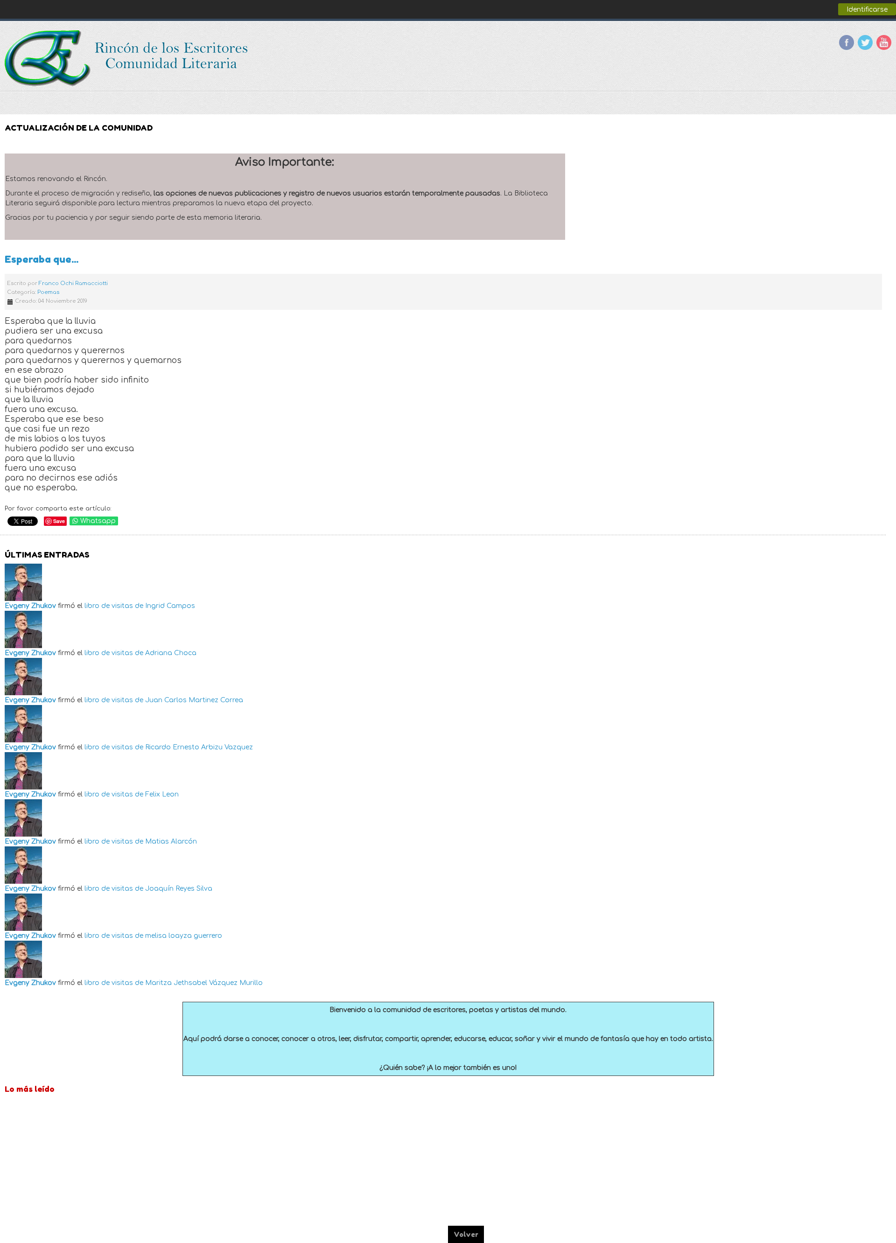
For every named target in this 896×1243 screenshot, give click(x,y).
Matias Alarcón (171, 841)
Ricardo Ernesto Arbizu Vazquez (199, 747)
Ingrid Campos (170, 605)
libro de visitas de (113, 605)
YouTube (883, 42)
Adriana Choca (170, 652)
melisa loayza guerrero (183, 935)
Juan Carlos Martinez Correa (194, 700)
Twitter (865, 42)
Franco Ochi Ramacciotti (73, 283)
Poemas (48, 292)
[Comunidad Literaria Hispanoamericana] (127, 58)
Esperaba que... (41, 259)
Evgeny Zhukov (30, 605)
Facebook (846, 42)
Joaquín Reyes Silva (178, 888)
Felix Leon (162, 794)
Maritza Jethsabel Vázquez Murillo (204, 982)
